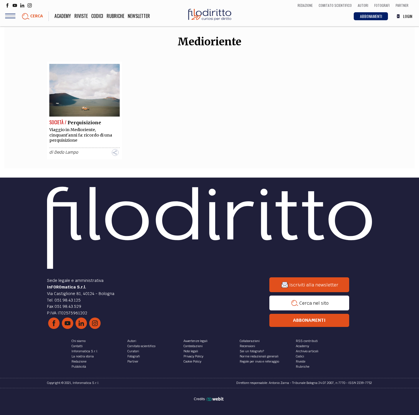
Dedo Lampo (66, 152)
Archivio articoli (307, 351)
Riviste (81, 16)
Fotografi (133, 356)
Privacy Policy (193, 356)
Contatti (77, 346)
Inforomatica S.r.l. (85, 351)
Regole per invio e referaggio (259, 361)
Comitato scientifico (141, 346)
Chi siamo (79, 341)
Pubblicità (79, 367)
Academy (62, 16)
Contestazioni (193, 346)
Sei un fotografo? (252, 351)
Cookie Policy (192, 361)
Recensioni (247, 346)
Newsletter (139, 16)
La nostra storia (83, 356)
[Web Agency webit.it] (215, 399)
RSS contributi (307, 341)
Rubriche (115, 16)
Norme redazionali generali (259, 356)
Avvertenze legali (196, 341)
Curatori (133, 351)
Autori (131, 341)
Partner (133, 361)
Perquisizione (84, 122)
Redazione (79, 361)
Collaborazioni (250, 341)
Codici (97, 16)
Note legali (191, 351)
